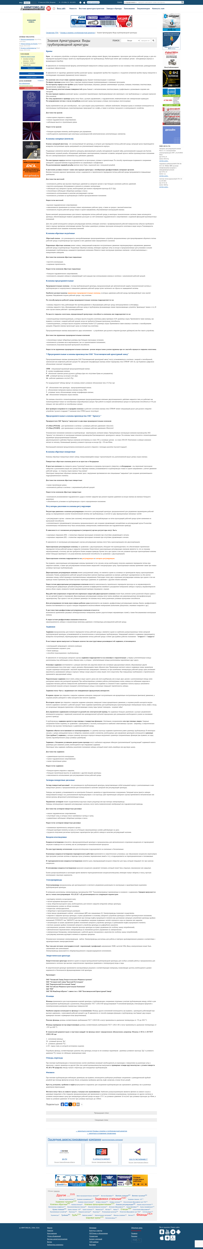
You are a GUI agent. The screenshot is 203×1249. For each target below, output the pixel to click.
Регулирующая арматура (110, 1212)
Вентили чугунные (139, 1195)
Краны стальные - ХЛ (74, 1209)
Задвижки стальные (110, 1199)
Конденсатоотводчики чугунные (97, 1207)
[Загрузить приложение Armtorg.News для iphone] (161, 1237)
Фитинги (131, 1215)
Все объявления (24, 83)
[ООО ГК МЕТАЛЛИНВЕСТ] (138, 1151)
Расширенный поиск (26, 85)
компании (95, 1139)
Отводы (126, 1209)
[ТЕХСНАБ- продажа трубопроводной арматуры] (101, 21)
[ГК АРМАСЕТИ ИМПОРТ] (101, 1151)
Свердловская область (104, 1162)
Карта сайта (175, 1227)
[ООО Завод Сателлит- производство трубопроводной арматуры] (171, 22)
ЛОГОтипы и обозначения (98, 1233)
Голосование (129, 8)
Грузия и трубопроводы (28, 48)
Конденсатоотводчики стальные (76, 1207)
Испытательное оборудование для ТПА (135, 1202)
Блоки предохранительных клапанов (88, 1196)
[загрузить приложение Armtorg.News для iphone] (84, 2)
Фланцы (144, 1215)
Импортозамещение (27, 39)
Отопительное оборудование (141, 1209)
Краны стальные (59, 1209)
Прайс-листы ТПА (164, 146)
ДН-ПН (64, 1159)
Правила (134, 1233)
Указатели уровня (87, 1215)
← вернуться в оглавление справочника (101, 1133)
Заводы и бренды (114, 8)
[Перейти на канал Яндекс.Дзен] (167, 1237)
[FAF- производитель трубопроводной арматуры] (78, 21)
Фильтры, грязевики (120, 1215)
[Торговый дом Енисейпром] (70, 1180)
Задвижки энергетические (86, 1202)
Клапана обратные (60, 1204)
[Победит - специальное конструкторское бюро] (31, 150)
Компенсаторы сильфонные (57, 1207)
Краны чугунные (88, 1209)
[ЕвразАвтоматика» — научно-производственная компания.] (124, 1180)
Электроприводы (111, 1218)
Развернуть (41, 80)
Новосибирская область (67, 1162)
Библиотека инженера (55, 1245)
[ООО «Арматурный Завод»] (31, 106)
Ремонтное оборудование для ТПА (130, 1212)
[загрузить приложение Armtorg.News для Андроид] (80, 2)
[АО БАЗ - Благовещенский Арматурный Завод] (171, 78)
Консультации (52, 1233)
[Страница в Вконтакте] (161, 1231)
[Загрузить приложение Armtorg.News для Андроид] (178, 1231)
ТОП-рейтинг (94, 1242)
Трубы (76, 1215)
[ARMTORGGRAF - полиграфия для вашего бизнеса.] (171, 135)
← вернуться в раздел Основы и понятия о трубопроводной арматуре (101, 1131)
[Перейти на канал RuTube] (172, 1237)
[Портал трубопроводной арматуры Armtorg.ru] (32, 8)
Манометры (100, 1209)
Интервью (92, 1228)
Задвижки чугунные (65, 1201)
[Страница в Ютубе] (167, 1231)
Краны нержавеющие (147, 1207)
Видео (49, 1242)
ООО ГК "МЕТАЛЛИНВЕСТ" (138, 1159)
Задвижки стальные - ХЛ (136, 1199)
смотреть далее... (163, 161)
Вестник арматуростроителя (91, 8)
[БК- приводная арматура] (31, 169)
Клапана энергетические (145, 1204)
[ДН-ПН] (64, 1151)
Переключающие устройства (58, 1212)
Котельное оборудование (117, 1207)
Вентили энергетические (67, 1199)
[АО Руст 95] (93, 1180)
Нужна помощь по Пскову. (29, 44)
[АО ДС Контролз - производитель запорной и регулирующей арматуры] (31, 131)
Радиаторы (96, 1212)
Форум (49, 1228)
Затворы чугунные (116, 1202)
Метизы (108, 1209)
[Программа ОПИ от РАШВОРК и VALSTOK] (124, 21)
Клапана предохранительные (99, 1204)
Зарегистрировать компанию (112, 1140)
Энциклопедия (143, 8)
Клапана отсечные (77, 1204)
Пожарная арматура (84, 1212)
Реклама (134, 1236)
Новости (73, 8)
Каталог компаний (95, 1239)
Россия (56, 1162)
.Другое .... (65, 1195)
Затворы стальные (102, 1202)
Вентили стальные (123, 1195)
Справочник (93, 1236)
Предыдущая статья (101, 1113)
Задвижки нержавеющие (85, 1199)
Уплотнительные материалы (103, 1215)
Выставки (92, 1245)
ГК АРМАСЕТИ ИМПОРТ (101, 1159)
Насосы (116, 1209)
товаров (57, 1191)
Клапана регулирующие (125, 1204)
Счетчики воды (147, 1212)
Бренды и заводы (95, 1230)
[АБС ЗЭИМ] (171, 41)
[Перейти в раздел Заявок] (31, 24)
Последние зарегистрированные (68, 1139)
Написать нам (158, 8)
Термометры (55, 1215)
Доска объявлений (25, 81)
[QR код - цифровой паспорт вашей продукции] (140, 1180)
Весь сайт (61, 8)
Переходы (73, 1212)
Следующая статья (101, 1120)
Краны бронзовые (133, 1207)
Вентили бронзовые (107, 1196)
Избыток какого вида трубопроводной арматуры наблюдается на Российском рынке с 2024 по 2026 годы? (30, 57)
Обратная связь (136, 1228)
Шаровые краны (95, 1217)
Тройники (65, 1215)
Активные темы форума (26, 37)
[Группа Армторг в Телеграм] (172, 1231)
